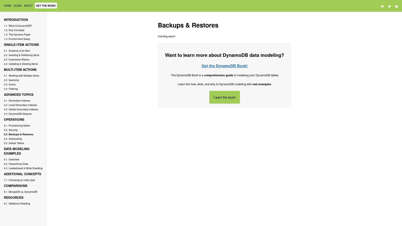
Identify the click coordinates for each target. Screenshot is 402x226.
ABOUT (28, 5)
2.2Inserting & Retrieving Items (21, 55)
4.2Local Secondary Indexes (20, 105)
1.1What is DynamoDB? (18, 25)
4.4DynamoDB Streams (18, 114)
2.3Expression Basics (16, 59)
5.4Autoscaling (13, 138)
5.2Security (11, 130)
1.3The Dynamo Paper (17, 34)
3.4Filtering (11, 89)
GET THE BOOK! (46, 5)
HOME (8, 5)
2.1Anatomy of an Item (17, 50)
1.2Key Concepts (14, 30)
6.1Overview (11, 159)
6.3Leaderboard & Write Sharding (23, 168)
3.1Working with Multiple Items (21, 75)
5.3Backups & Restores (18, 134)
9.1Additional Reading (17, 203)
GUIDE (18, 5)
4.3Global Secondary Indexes (21, 109)
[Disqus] (224, 151)
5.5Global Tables (14, 143)
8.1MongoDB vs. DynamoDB (20, 192)
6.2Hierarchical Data (16, 164)
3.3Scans (10, 84)
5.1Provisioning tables (17, 125)
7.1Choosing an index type (19, 180)
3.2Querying (11, 80)
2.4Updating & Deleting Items (21, 64)
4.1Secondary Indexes (17, 100)
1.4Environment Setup (17, 39)
